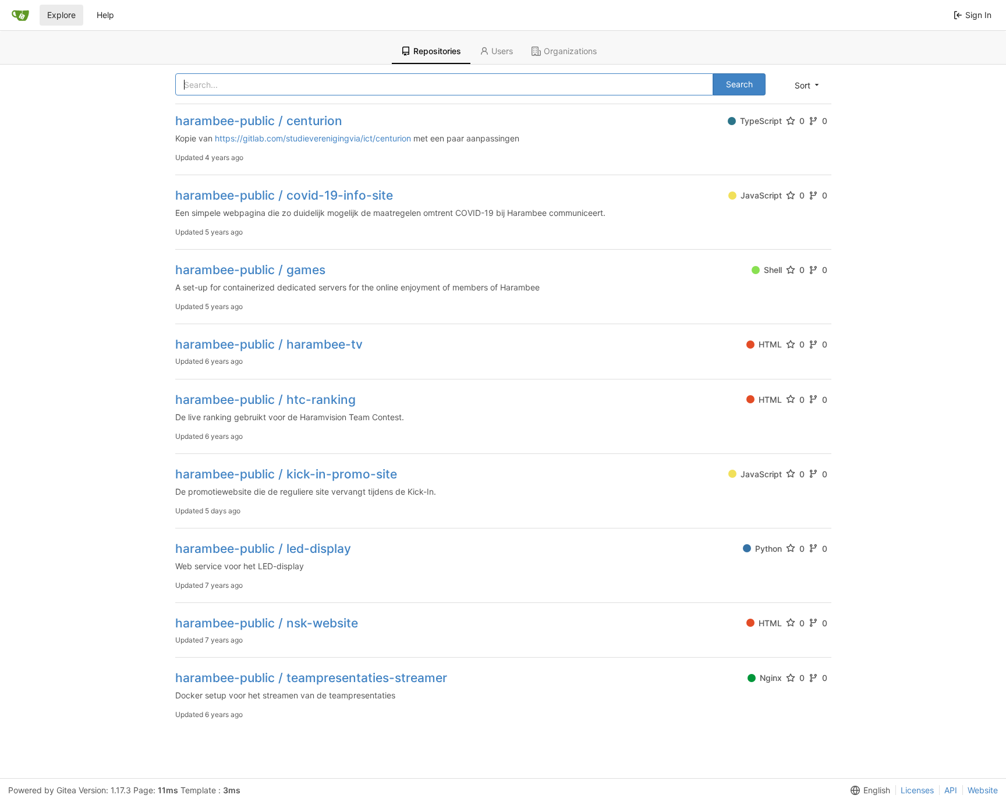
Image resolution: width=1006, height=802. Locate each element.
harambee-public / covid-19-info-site (284, 195)
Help (105, 15)
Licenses (917, 790)
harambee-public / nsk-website (266, 623)
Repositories (437, 51)
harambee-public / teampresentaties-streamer (311, 677)
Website (983, 790)
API (950, 790)
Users (502, 51)
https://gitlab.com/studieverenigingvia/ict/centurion (313, 138)
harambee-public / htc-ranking (265, 399)
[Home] (20, 15)
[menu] (807, 85)
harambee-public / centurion (258, 120)
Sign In (978, 15)
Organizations (570, 51)
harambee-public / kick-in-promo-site (286, 474)
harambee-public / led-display (263, 548)
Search (739, 84)
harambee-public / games (250, 269)
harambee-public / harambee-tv (269, 344)
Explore (61, 15)
